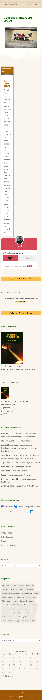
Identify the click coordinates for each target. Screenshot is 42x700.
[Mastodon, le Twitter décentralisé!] (2, 507)
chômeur (14, 589)
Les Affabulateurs (16, 605)
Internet (31, 601)
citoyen (21, 589)
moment (27, 609)
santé (33, 613)
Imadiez (4, 541)
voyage (17, 621)
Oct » (10, 676)
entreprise (20, 597)
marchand (10, 609)
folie (3, 601)
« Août (4, 676)
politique (20, 613)
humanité (23, 601)
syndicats (26, 617)
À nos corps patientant (30, 462)
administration (7, 585)
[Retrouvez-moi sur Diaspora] (36, 506)
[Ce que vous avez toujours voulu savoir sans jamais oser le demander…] (31, 512)
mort (34, 609)
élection (32, 621)
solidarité (17, 617)
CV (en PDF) (6, 533)
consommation (27, 593)
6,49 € (4, 414)
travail (33, 617)
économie (24, 621)
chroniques (5, 589)
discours (36, 593)
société (10, 617)
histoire (15, 601)
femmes (28, 597)
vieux (4, 621)
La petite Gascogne (9, 545)
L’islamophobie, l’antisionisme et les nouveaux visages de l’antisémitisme (19, 448)
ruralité (27, 613)
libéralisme (33, 605)
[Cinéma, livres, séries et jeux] (24, 506)
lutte (3, 609)
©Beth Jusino (30, 369)
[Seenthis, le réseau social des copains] (9, 506)
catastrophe (30, 585)
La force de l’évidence (22, 441)
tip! (10, 258)
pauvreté (12, 613)
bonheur (21, 585)
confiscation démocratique (11, 593)
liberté (26, 605)
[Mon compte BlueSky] (15, 507)
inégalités (5, 605)
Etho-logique (7, 537)
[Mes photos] (12, 511)
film (34, 597)
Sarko (4, 617)
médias (4, 613)
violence (10, 621)
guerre (9, 601)
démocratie (11, 597)
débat (4, 597)
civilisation (30, 589)
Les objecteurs (7, 83)
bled (15, 585)
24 (14, 669)
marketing (19, 609)
